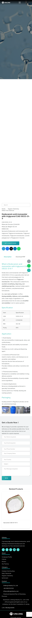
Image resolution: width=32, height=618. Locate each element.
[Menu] (20, 2)
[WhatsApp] (29, 266)
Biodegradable (10, 607)
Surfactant (5, 578)
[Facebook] (3, 549)
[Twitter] (14, 549)
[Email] (29, 261)
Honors (4, 561)
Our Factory (5, 564)
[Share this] (7, 249)
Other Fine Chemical (8, 210)
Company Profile (7, 557)
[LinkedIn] (6, 549)
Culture (4, 559)
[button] (29, 2)
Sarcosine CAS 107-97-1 (10, 523)
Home (3, 209)
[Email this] (3, 249)
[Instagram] (18, 549)
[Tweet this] (11, 249)
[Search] (27, 204)
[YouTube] (10, 549)
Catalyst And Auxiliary (8, 571)
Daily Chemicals (6, 573)
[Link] (6, 2)
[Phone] (29, 270)
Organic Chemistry (13, 209)
